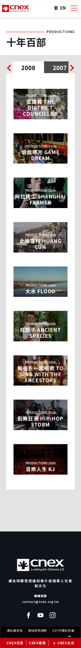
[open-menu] (74, 8)
